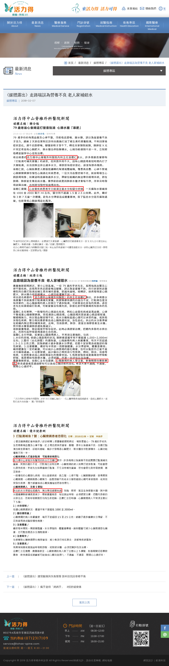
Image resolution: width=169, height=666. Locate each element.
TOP (165, 644)
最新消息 (83, 63)
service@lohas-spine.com (21, 643)
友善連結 (132, 8)
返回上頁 (84, 602)
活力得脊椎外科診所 (19, 8)
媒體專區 (99, 63)
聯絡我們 (151, 8)
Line (165, 634)
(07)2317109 (36, 638)
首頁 (70, 63)
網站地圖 (107, 660)
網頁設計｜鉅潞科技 (154, 660)
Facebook (165, 628)
